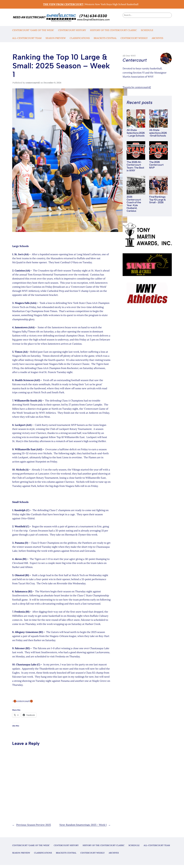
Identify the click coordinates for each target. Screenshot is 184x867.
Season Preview (56, 38)
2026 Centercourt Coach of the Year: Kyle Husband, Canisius (134, 203)
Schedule (147, 30)
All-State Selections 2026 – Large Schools (136, 133)
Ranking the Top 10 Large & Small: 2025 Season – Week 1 (61, 66)
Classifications (80, 38)
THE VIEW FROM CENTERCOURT (63, 4)
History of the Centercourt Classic (113, 30)
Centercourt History (72, 30)
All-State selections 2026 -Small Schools (158, 133)
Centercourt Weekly (134, 38)
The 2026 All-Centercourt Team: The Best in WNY (135, 166)
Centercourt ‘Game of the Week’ (33, 30)
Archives (157, 38)
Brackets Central (105, 38)
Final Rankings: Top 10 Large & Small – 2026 (157, 199)
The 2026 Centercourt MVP (156, 165)
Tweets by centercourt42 (137, 87)
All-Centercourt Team (27, 38)
